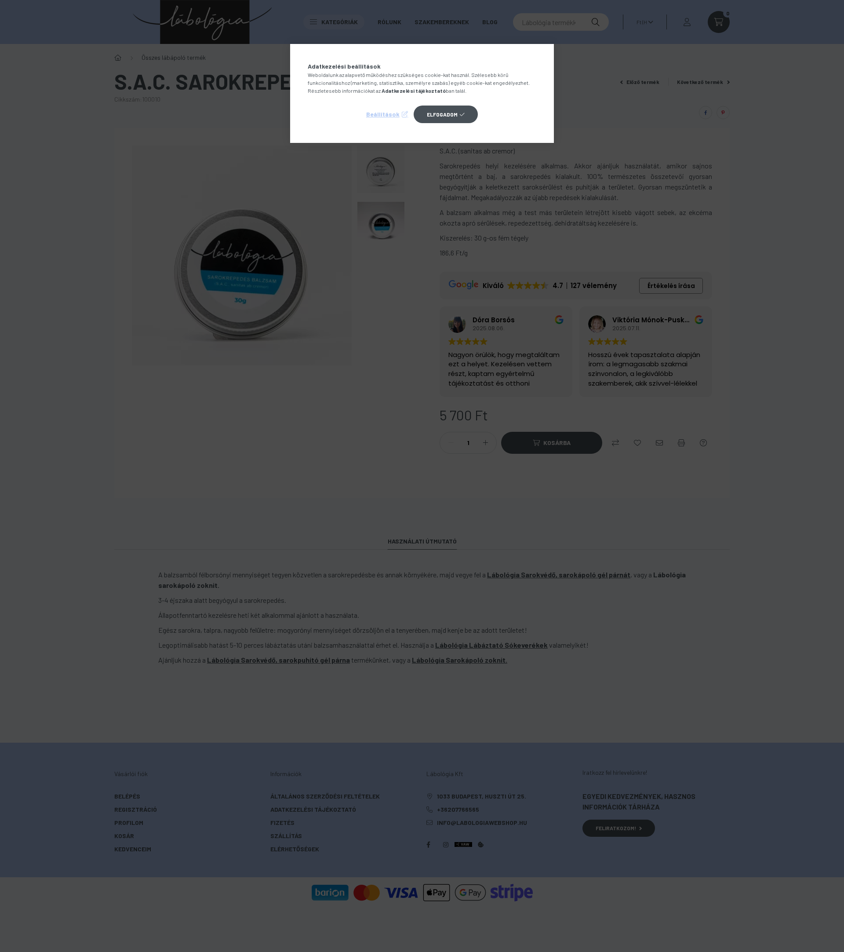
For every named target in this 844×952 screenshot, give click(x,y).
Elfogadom (442, 114)
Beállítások (383, 114)
